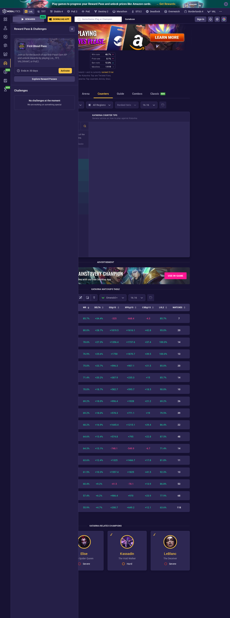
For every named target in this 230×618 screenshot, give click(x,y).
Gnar (108, 79)
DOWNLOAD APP (61, 19)
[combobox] (98, 19)
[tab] (86, 94)
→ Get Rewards (165, 4)
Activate (65, 70)
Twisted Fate (104, 75)
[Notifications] (210, 19)
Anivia (102, 79)
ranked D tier (107, 72)
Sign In (200, 19)
